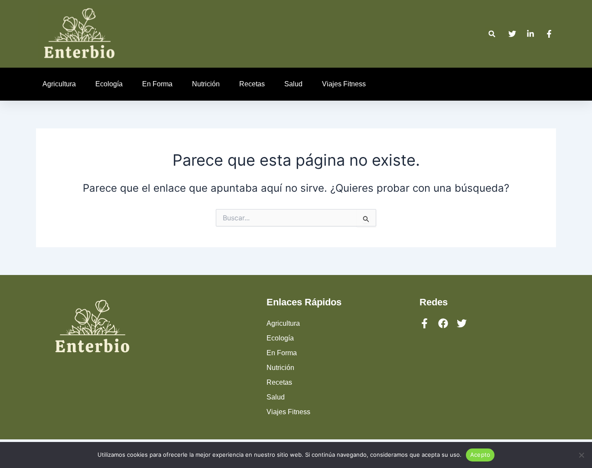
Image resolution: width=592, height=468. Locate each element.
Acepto (480, 454)
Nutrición (206, 84)
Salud (293, 84)
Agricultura (59, 84)
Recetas (252, 84)
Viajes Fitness (344, 84)
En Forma (157, 84)
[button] (492, 34)
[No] (581, 455)
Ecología (109, 84)
